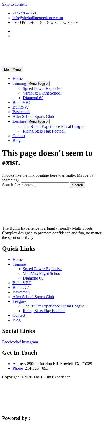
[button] (38, 83)
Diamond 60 (33, 98)
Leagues (19, 121)
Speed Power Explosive (42, 88)
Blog (16, 140)
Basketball (21, 112)
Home (17, 78)
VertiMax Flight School (42, 93)
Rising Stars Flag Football (44, 131)
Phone (18, 368)
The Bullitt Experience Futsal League (53, 126)
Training (19, 83)
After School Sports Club (33, 116)
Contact (18, 136)
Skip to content (14, 4)
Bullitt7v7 (20, 107)
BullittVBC (21, 102)
